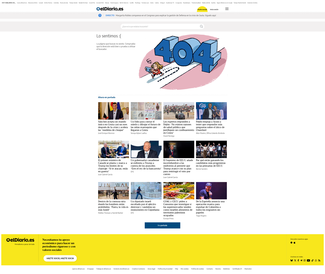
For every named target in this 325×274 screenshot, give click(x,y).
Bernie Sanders (201, 169)
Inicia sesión (214, 9)
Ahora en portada (106, 97)
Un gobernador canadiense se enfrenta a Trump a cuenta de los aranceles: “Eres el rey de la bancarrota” (146, 164)
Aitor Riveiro (201, 133)
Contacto (210, 269)
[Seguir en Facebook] (298, 260)
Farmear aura (145, 3)
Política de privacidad (165, 269)
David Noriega (168, 136)
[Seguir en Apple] (294, 242)
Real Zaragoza (114, 3)
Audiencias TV (170, 3)
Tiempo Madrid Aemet (240, 3)
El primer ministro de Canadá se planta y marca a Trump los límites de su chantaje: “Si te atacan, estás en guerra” (113, 166)
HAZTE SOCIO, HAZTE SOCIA (60, 258)
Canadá (41, 3)
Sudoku (213, 3)
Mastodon (248, 269)
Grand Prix (92, 3)
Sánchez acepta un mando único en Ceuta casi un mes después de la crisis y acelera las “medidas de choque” (113, 126)
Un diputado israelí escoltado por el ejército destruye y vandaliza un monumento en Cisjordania (145, 205)
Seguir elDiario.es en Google (224, 3)
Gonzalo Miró (100, 3)
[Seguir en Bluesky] (291, 260)
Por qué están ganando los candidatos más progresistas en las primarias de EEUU (210, 163)
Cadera (157, 3)
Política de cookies (197, 269)
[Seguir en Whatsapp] (316, 260)
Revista (218, 269)
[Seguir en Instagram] (305, 260)
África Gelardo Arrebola (216, 133)
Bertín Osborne (124, 3)
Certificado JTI (237, 269)
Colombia (56, 3)
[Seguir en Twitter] (295, 260)
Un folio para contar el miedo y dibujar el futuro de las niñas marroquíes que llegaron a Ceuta (145, 126)
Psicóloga (137, 3)
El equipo (90, 269)
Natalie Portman (83, 3)
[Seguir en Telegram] (301, 260)
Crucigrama (178, 3)
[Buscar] (201, 26)
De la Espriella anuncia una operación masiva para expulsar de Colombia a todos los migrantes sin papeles (210, 207)
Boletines (226, 269)
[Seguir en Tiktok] (312, 260)
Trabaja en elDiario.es (103, 269)
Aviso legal (151, 269)
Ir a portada (162, 225)
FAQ (176, 269)
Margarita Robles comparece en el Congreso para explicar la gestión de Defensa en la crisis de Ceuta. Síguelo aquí (166, 15)
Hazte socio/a (202, 9)
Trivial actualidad (196, 3)
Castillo (132, 3)
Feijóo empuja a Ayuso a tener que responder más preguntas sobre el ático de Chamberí (210, 126)
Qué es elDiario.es (78, 269)
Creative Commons (138, 269)
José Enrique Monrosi (106, 133)
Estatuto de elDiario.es (121, 269)
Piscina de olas (64, 3)
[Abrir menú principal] (227, 9)
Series (152, 3)
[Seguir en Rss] (319, 260)
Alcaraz (107, 3)
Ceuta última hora (22, 3)
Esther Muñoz (48, 3)
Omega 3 (162, 3)
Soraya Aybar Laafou (139, 133)
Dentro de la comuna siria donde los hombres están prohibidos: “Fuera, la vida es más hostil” (113, 205)
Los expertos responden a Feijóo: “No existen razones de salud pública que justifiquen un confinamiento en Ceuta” (178, 127)
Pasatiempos (186, 3)
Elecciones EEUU (32, 3)
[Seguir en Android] (291, 242)
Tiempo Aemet (73, 3)
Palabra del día (206, 3)
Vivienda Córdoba (252, 3)
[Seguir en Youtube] (308, 260)
